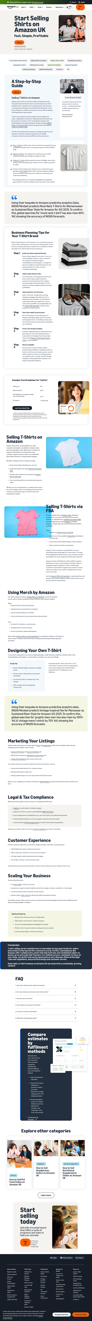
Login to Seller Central (77, 1272)
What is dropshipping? (11, 1282)
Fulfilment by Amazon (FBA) (72, 519)
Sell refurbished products (44, 1291)
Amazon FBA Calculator (32, 306)
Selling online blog (12, 1299)
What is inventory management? (12, 1296)
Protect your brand (59, 1295)
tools (38, 745)
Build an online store (60, 1281)
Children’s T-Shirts (19, 160)
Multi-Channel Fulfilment (28, 1290)
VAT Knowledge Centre (31, 822)
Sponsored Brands (33, 752)
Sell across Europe (10, 1278)
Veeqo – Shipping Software (26, 1296)
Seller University (77, 1276)
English (54, 1258)
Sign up (19, 42)
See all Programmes (44, 1297)
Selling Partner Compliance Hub (77, 1284)
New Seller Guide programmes (60, 1285)
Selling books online (10, 1291)
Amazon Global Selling (45, 1272)
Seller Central (25, 895)
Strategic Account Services (43, 1280)
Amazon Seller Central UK (65, 532)
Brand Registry (60, 1298)
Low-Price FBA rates (28, 1286)
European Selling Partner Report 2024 (78, 1296)
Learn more (46, 1195)
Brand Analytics (45, 781)
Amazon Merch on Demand (35, 597)
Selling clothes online (11, 1287)
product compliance (39, 829)
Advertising (44, 1276)
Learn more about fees (22, 408)
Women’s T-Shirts (18, 154)
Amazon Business (12, 1274)
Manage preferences (61, 1315)
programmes (47, 745)
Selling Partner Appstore (77, 1291)
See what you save (37, 2)
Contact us (76, 1299)
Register (16, 808)
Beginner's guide (11, 1272)
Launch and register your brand (59, 1275)
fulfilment (67, 521)
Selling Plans (71, 536)
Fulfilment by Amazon (28, 1272)
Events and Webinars (79, 1288)
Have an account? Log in (20, 46)
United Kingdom (67, 1258)
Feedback (80, 1258)
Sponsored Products (17, 752)
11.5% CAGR (23, 171)
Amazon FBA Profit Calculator (60, 576)
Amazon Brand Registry (18, 759)
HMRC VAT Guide (48, 812)
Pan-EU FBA (17, 884)
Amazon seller (66, 515)
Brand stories (60, 1289)
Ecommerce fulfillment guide (27, 1302)
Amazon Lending (43, 1286)
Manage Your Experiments (35, 755)
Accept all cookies (81, 1315)
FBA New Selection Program (26, 1278)
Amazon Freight (28, 1307)
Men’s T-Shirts (17, 145)
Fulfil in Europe (28, 1282)
